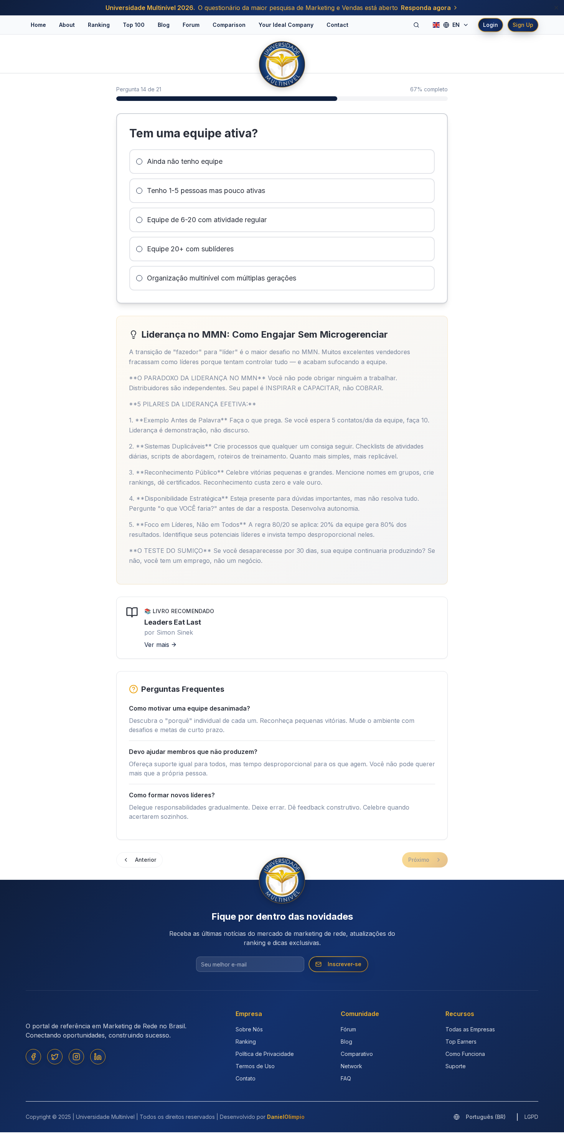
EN (456, 24)
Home (38, 24)
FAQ (346, 1078)
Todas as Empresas (470, 1029)
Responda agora (426, 8)
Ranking (99, 24)
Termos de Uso (255, 1066)
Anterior (145, 859)
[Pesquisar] (416, 25)
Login (490, 24)
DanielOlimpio (286, 1116)
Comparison (229, 24)
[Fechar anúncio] (556, 7)
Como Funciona (465, 1054)
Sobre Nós (249, 1029)
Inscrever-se (344, 964)
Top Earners (461, 1041)
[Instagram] (76, 1056)
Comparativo (357, 1054)
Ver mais (156, 644)
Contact (337, 24)
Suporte (455, 1066)
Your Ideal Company (286, 24)
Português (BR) (486, 1116)
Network (351, 1066)
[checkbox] (139, 161)
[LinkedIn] (98, 1056)
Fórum (348, 1029)
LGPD (531, 1116)
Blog (164, 24)
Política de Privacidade (265, 1054)
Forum (191, 24)
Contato (246, 1078)
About (67, 24)
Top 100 (134, 24)
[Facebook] (33, 1056)
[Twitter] (55, 1056)
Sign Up (523, 24)
